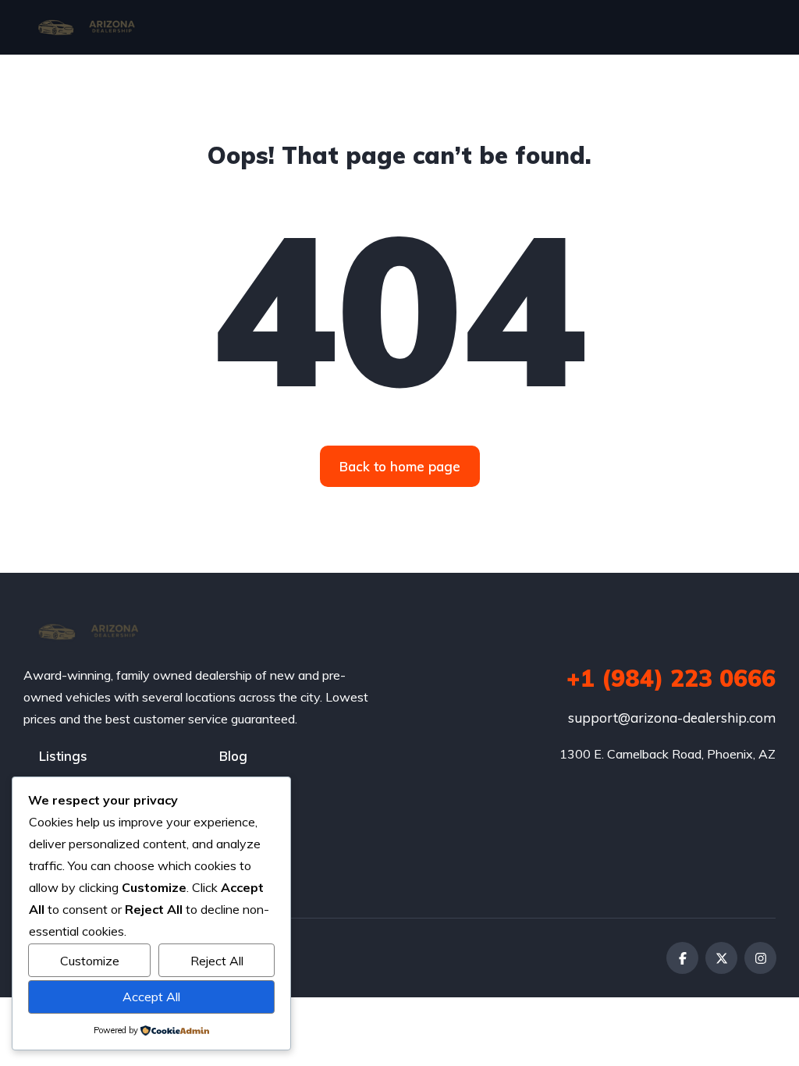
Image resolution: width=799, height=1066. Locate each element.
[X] (721, 958)
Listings (63, 756)
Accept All (151, 996)
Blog (233, 756)
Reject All (216, 960)
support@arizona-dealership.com (672, 717)
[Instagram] (760, 958)
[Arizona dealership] (85, 27)
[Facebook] (682, 958)
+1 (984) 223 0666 (671, 678)
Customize (89, 960)
